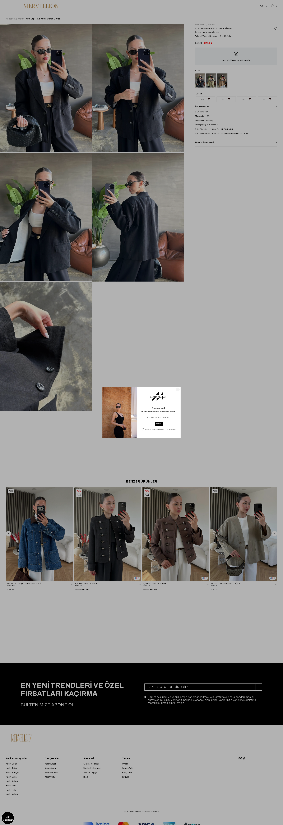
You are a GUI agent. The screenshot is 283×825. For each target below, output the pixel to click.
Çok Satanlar (8, 818)
